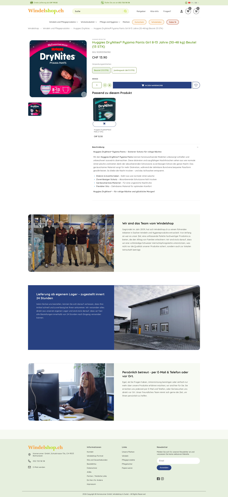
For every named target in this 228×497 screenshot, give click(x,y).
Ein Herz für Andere (95, 480)
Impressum (91, 484)
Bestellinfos (91, 464)
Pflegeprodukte (128, 460)
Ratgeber (141, 11)
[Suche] (126, 11)
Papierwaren (127, 468)
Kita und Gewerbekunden (97, 460)
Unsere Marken (128, 452)
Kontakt (90, 452)
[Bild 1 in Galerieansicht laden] (35, 109)
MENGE (95, 79)
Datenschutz (92, 468)
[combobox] (97, 11)
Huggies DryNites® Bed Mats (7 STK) (102, 131)
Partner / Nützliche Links (97, 476)
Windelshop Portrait (95, 456)
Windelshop (33, 28)
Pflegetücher (127, 464)
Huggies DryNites (82, 28)
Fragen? (167, 11)
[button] (196, 11)
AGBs (89, 472)
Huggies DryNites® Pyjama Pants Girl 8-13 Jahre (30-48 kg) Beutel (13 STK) (128, 28)
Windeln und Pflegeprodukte (56, 28)
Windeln (125, 456)
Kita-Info (154, 11)
